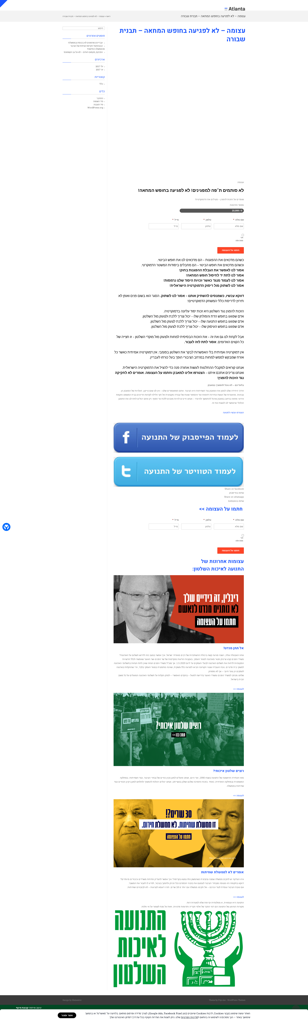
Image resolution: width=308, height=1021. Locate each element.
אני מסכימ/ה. (239, 239)
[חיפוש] (65, 28)
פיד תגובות (98, 104)
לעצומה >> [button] (238, 689)
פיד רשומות (98, 101)
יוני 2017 (99, 69)
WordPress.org (95, 107)
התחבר (100, 98)
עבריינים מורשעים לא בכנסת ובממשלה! (85, 42)
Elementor (76, 1000)
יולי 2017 (99, 66)
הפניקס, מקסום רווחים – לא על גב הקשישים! (83, 52)
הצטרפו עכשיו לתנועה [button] (233, 412)
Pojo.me (222, 1000)
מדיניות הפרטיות (189, 1017)
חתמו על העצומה (230, 250)
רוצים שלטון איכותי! (229, 770)
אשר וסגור (67, 1015)
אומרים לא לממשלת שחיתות (222, 872)
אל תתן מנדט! (234, 648)
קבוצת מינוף (22, 1007)
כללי (101, 83)
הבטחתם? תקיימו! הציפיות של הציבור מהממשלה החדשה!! (87, 47)
